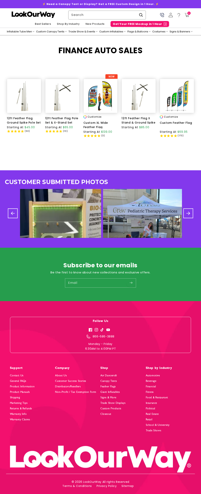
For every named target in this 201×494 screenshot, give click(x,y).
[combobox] (107, 15)
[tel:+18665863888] (162, 15)
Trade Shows (153, 430)
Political (150, 408)
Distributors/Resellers (68, 386)
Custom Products (110, 408)
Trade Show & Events (82, 31)
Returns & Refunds (21, 408)
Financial (151, 386)
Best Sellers (43, 24)
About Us (61, 375)
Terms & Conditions (77, 486)
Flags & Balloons (137, 31)
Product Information (22, 386)
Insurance (151, 403)
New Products (95, 24)
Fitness (150, 392)
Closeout (105, 414)
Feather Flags (108, 386)
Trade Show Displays (112, 403)
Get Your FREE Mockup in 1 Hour (137, 24)
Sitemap (128, 486)
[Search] (141, 15)
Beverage (151, 381)
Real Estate (152, 414)
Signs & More (108, 397)
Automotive (153, 375)
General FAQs (18, 381)
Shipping (15, 397)
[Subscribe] (131, 283)
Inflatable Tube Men (19, 31)
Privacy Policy (107, 486)
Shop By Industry (68, 24)
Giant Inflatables (110, 392)
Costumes (158, 31)
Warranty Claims (20, 419)
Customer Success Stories (70, 381)
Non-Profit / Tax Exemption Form (75, 392)
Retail (149, 419)
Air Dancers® (108, 375)
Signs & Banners (180, 31)
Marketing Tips (18, 403)
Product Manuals (20, 392)
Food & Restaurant (157, 397)
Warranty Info (18, 414)
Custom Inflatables (111, 31)
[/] (33, 15)
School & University (158, 425)
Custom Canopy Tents (50, 31)
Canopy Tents (108, 381)
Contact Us (17, 375)
